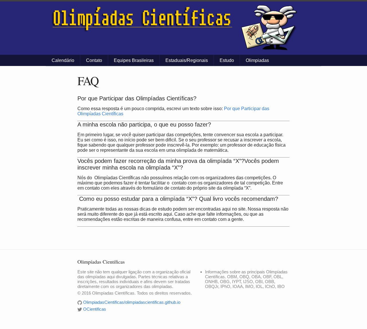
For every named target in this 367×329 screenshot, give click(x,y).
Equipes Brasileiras (134, 60)
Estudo (227, 60)
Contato (94, 60)
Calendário (63, 60)
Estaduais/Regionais (186, 60)
